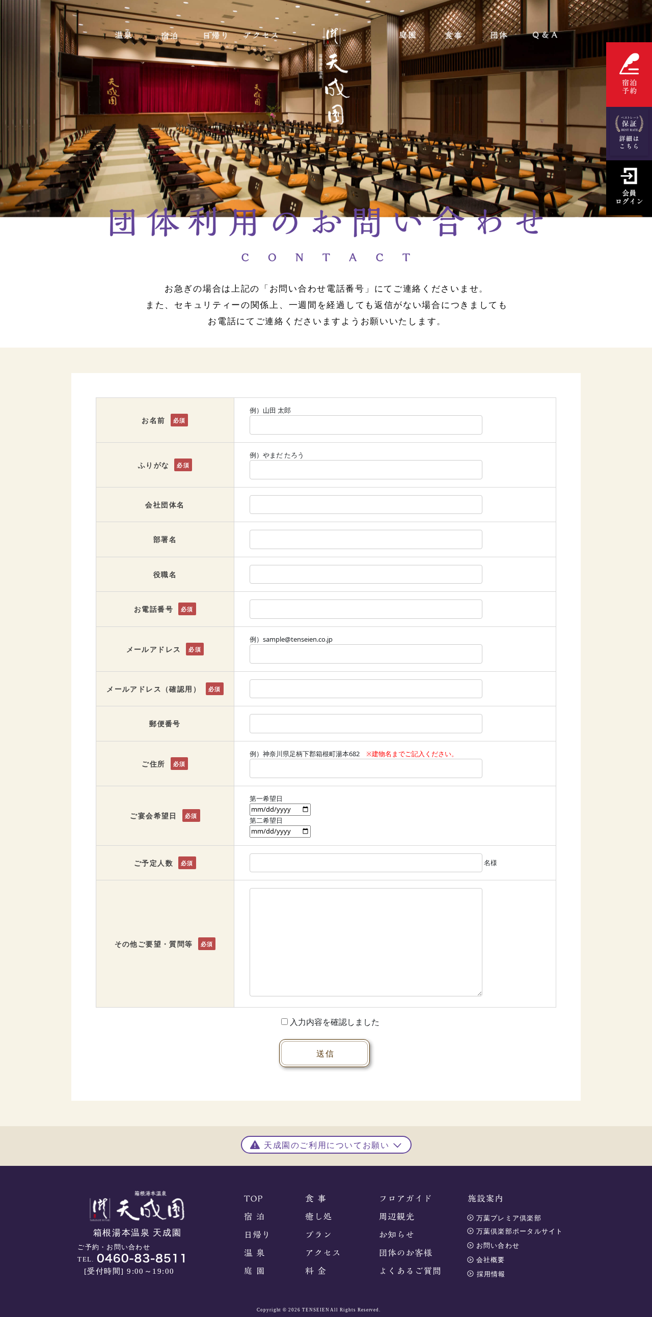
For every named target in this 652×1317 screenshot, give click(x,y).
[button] (326, 1143)
